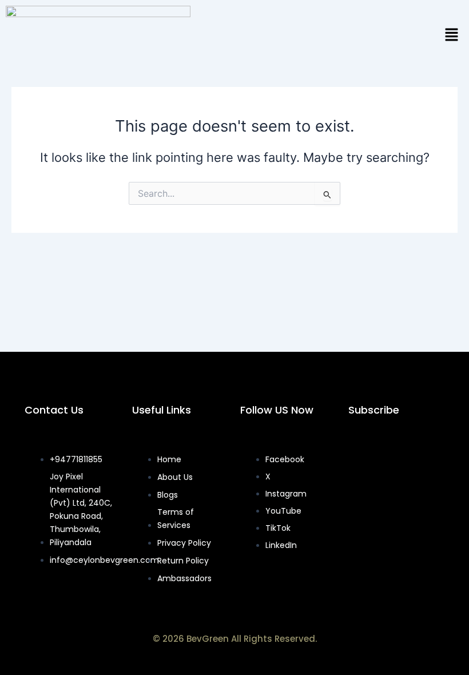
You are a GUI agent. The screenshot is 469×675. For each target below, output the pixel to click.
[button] (451, 35)
